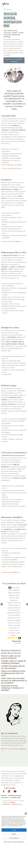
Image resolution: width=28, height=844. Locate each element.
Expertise (4, 808)
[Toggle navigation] (25, 4)
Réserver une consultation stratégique (14, 60)
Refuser (14, 834)
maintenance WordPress (9, 572)
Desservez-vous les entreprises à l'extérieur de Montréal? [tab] (12, 700)
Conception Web (15, 810)
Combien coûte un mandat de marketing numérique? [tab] (13, 674)
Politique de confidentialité (18, 841)
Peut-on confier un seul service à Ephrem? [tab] (11, 669)
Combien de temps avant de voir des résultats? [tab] (13, 679)
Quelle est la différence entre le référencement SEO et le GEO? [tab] (13, 685)
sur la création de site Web (10, 168)
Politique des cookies (8, 841)
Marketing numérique (14, 808)
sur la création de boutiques (11, 241)
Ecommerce (5, 810)
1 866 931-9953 (9, 800)
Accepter (14, 830)
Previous (1, 607)
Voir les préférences (14, 838)
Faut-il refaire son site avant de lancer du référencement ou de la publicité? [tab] (14, 693)
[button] (26, 813)
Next (27, 607)
